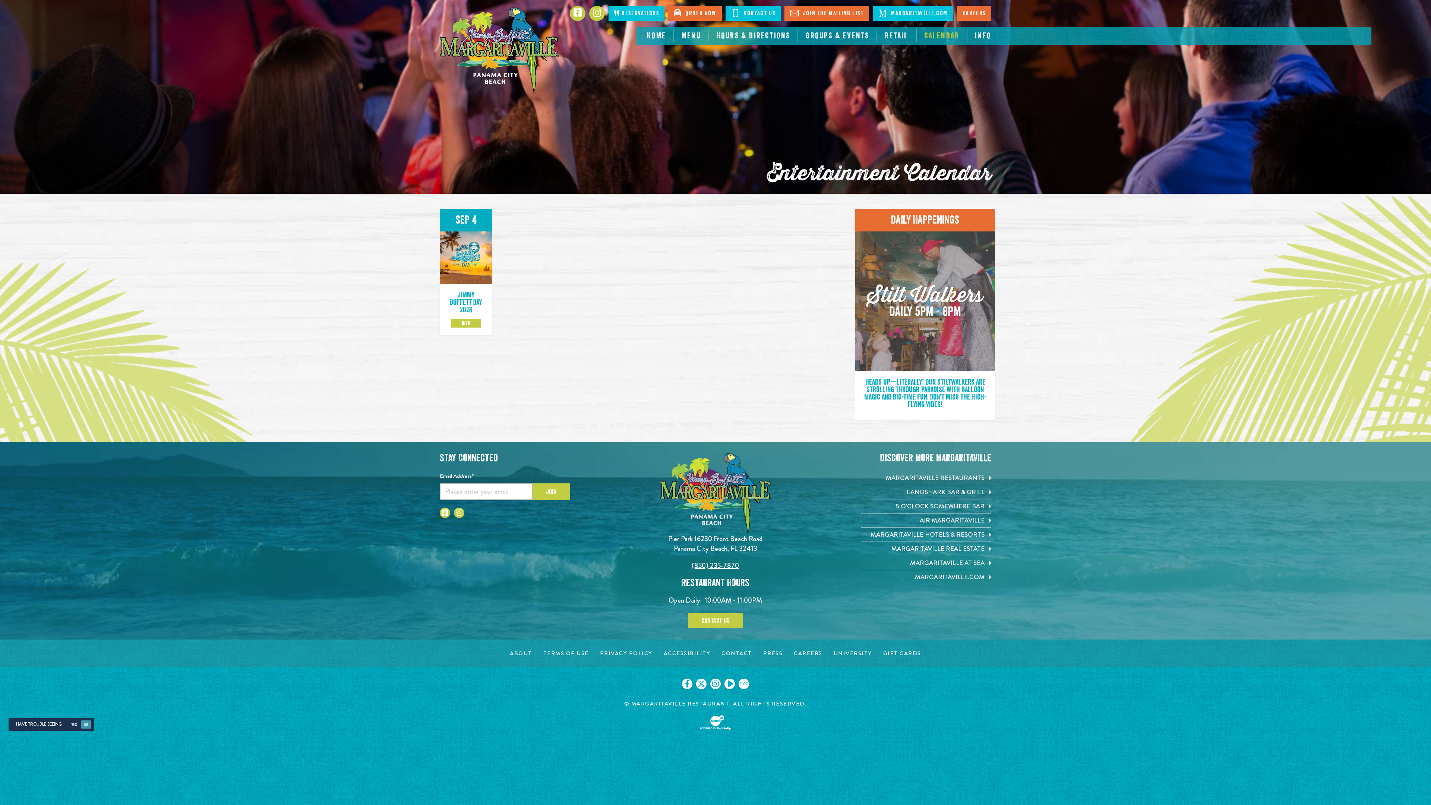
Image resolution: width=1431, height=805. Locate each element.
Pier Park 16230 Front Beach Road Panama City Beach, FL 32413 (715, 543)
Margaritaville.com (918, 13)
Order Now (699, 13)
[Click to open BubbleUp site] (715, 722)
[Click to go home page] (499, 50)
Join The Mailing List (832, 13)
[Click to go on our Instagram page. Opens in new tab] (715, 684)
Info (466, 323)
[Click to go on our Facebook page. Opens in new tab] (687, 684)
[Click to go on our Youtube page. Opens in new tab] (729, 684)
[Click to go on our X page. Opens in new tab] (701, 684)
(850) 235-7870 (715, 566)
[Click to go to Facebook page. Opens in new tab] (445, 513)
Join (551, 491)
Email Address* (457, 476)
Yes (74, 725)
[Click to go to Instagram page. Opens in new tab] (459, 513)
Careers (974, 13)
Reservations (639, 13)
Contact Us (758, 13)
